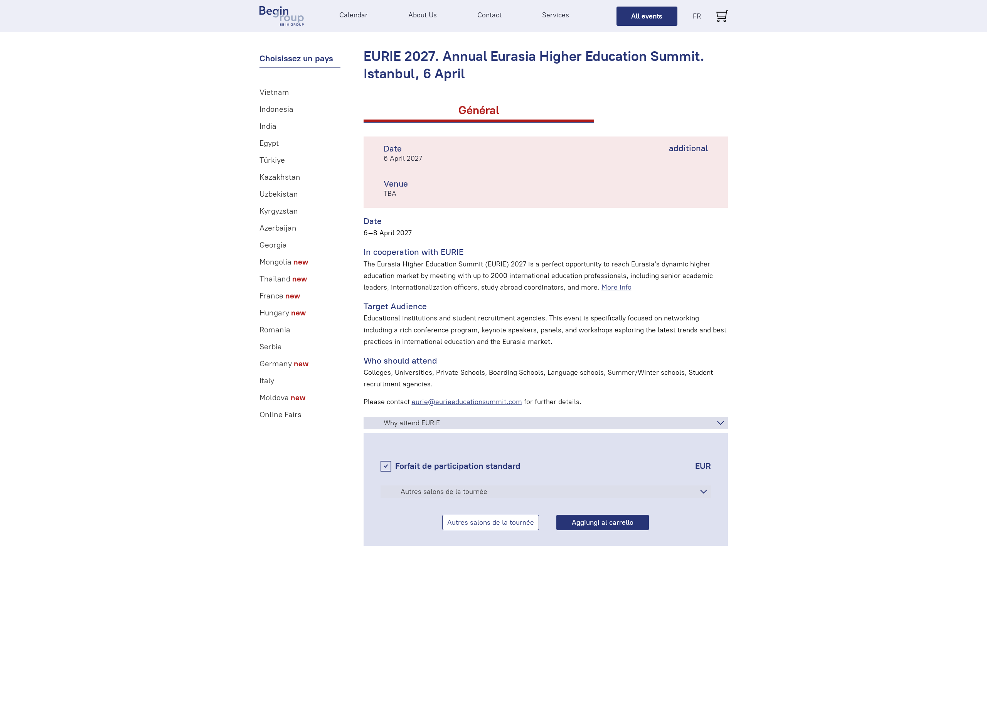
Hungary (282, 312)
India (267, 126)
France (279, 295)
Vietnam (274, 92)
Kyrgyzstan (278, 211)
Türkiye (272, 160)
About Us (422, 15)
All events (646, 16)
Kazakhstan (279, 177)
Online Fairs (280, 414)
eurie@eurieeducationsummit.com (467, 402)
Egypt (269, 143)
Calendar (353, 15)
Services (555, 15)
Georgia (273, 244)
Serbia (270, 346)
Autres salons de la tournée (490, 522)
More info (616, 287)
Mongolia (283, 261)
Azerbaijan (277, 228)
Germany (283, 363)
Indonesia (276, 109)
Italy (266, 380)
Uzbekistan (278, 194)
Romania (274, 329)
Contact (489, 15)
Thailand (283, 278)
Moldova (282, 397)
